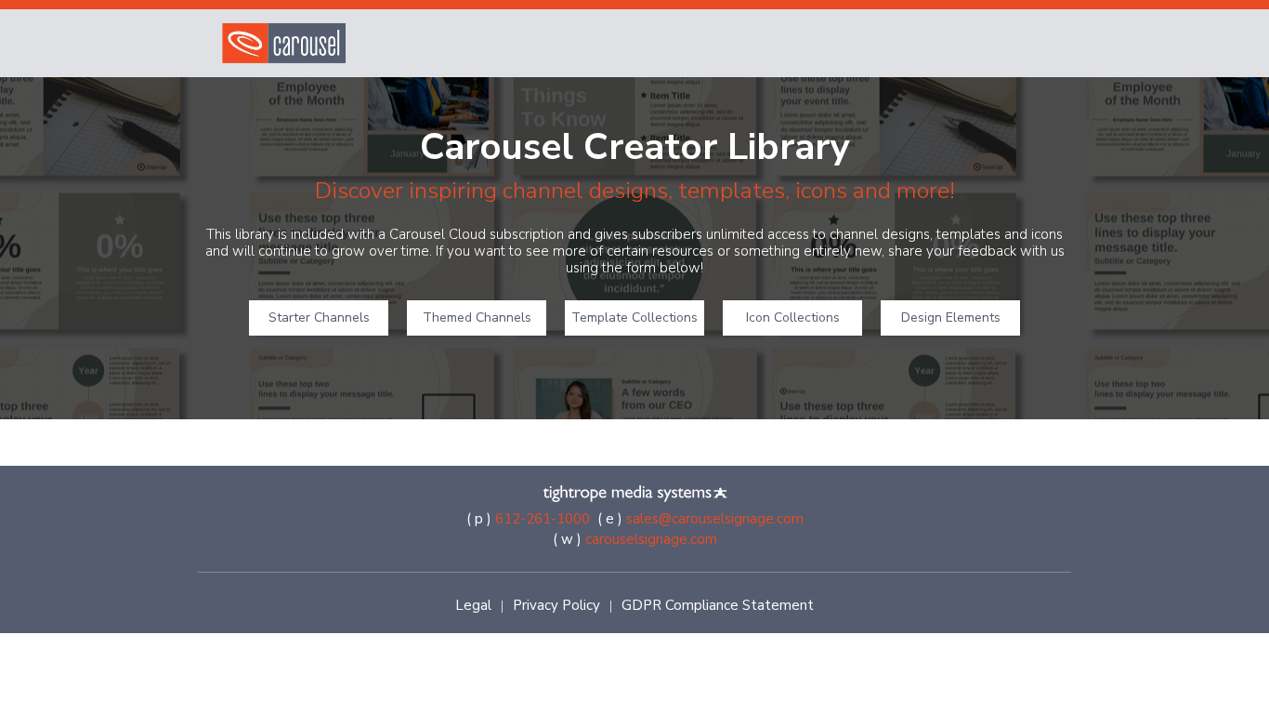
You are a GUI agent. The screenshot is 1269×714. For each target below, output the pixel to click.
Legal (473, 605)
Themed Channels (477, 317)
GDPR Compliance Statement (717, 605)
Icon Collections (793, 317)
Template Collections (634, 317)
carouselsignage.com (651, 539)
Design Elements (951, 317)
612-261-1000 (542, 518)
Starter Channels (319, 317)
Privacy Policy (556, 605)
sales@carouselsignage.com (715, 518)
